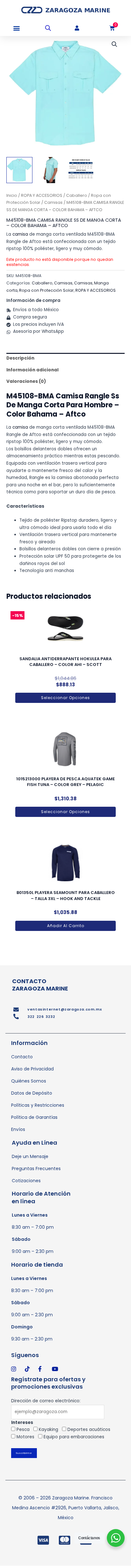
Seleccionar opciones (65, 697)
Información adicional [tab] (32, 370)
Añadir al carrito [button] (65, 925)
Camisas (53, 202)
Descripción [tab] (20, 358)
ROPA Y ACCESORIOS (41, 195)
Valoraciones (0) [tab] (26, 381)
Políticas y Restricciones (37, 1105)
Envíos (18, 1129)
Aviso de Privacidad (32, 1069)
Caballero (76, 195)
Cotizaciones (26, 1180)
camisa (20, 234)
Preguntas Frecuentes (36, 1168)
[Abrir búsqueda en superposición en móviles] (48, 28)
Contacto (22, 1057)
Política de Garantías (34, 1117)
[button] (16, 28)
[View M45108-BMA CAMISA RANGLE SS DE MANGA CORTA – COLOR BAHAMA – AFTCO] (19, 170)
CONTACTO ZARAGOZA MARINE (40, 984)
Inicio (11, 195)
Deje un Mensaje (30, 1156)
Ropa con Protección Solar (46, 290)
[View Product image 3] (81, 170)
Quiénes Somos (28, 1081)
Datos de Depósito (31, 1093)
